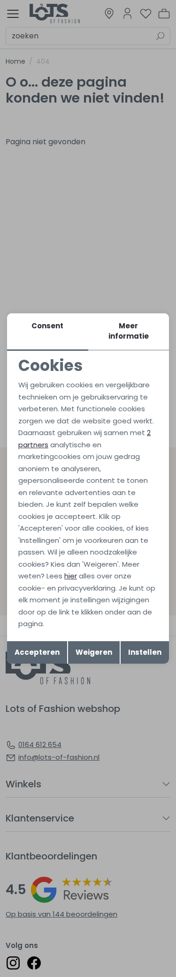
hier (70, 576)
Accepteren (37, 652)
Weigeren (94, 652)
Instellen (144, 652)
